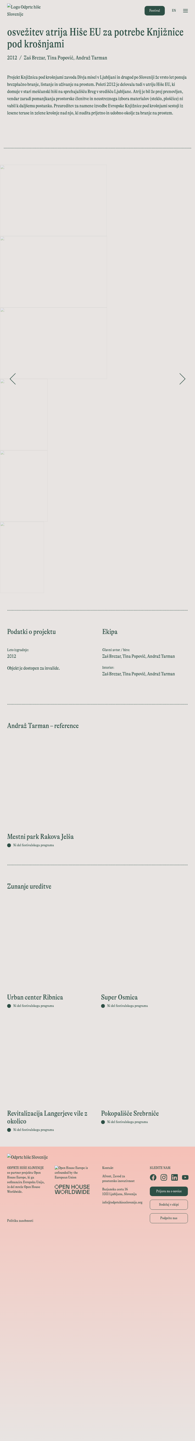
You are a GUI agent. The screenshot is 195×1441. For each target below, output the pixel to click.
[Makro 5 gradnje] (97, 1377)
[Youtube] (185, 1177)
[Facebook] (153, 1177)
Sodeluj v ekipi (169, 1205)
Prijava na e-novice (169, 1191)
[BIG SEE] (97, 1431)
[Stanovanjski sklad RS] (97, 1323)
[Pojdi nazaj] (13, 379)
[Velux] (97, 1302)
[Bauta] (97, 1398)
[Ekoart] (97, 1334)
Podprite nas (168, 1218)
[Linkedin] (174, 1177)
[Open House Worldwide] (97, 1248)
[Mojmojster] (97, 1409)
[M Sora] (97, 1313)
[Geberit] (97, 1388)
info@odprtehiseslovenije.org (122, 1202)
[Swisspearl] (97, 1366)
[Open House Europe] (97, 1238)
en (174, 11)
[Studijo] (97, 1420)
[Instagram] (163, 1177)
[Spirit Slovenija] (97, 1281)
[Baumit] (97, 1356)
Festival (154, 11)
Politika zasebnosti (20, 1221)
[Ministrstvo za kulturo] (97, 1259)
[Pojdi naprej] (182, 379)
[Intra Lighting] (97, 1291)
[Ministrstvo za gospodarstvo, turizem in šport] (97, 1270)
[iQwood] (97, 1345)
